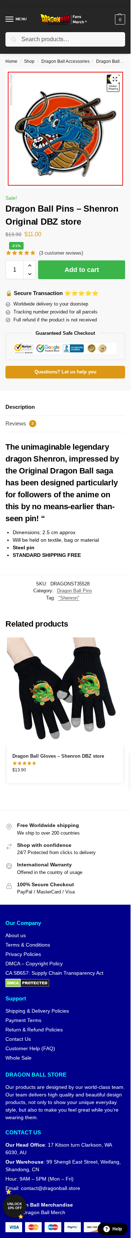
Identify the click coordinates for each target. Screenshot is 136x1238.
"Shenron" (68, 598)
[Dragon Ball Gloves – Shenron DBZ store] (65, 691)
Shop (29, 61)
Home (11, 61)
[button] (119, 19)
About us (15, 935)
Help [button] (117, 1228)
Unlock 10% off (14, 1206)
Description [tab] (20, 407)
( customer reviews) (61, 253)
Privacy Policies (23, 954)
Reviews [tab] (19, 423)
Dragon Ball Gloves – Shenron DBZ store (58, 756)
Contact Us (18, 1039)
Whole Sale (18, 1058)
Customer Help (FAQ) (30, 1048)
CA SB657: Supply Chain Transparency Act (54, 973)
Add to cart (82, 269)
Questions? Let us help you (65, 372)
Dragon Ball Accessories (65, 61)
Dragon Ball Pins (112, 61)
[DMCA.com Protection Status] (65, 983)
